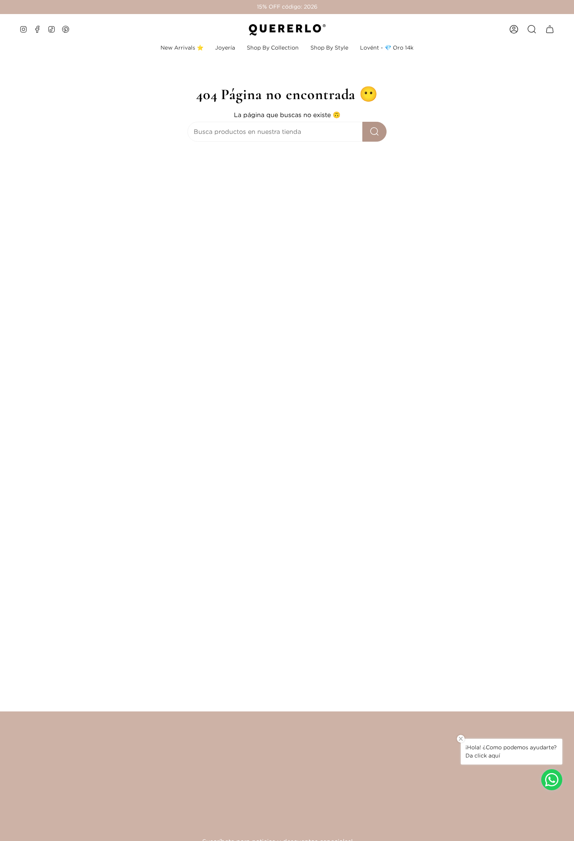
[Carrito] (550, 29)
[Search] (374, 132)
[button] (225, 48)
